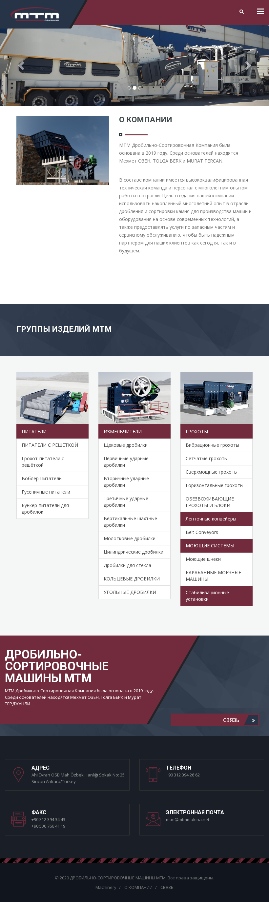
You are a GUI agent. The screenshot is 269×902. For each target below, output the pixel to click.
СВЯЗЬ (232, 720)
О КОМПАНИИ (138, 887)
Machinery (105, 887)
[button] (20, 63)
